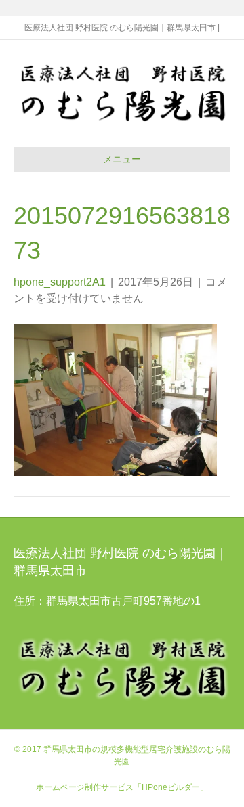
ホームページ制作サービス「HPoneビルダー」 (122, 787)
